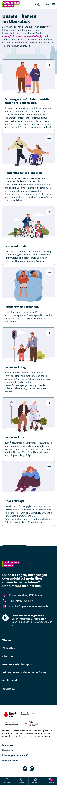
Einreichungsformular (40, 621)
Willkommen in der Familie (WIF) (24, 672)
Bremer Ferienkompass (17, 664)
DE (34, 4)
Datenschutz (9, 750)
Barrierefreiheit (10, 760)
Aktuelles (8, 648)
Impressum (8, 744)
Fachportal (9, 681)
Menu (48, 4)
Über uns (8, 656)
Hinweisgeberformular (14, 755)
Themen (7, 640)
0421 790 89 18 (26, 600)
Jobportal (8, 689)
